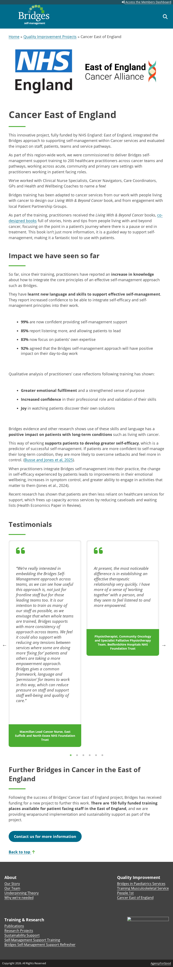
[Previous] (4, 644)
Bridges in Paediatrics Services (141, 883)
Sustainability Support (22, 935)
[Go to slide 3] (83, 755)
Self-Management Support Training (32, 940)
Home (14, 36)
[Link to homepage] (34, 16)
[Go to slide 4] (90, 755)
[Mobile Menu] (8, 15)
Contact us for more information (45, 836)
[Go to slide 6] (102, 755)
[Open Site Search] (165, 16)
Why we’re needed (19, 897)
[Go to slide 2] (77, 755)
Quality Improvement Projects (50, 36)
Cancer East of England (135, 897)
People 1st (125, 893)
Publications (14, 926)
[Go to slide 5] (96, 755)
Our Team (12, 888)
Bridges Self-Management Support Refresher (40, 944)
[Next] (163, 644)
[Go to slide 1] (71, 755)
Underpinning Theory (21, 893)
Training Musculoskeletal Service (143, 888)
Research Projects (18, 930)
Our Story (12, 883)
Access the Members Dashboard (148, 2)
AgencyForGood (161, 963)
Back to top (20, 851)
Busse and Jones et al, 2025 (48, 459)
